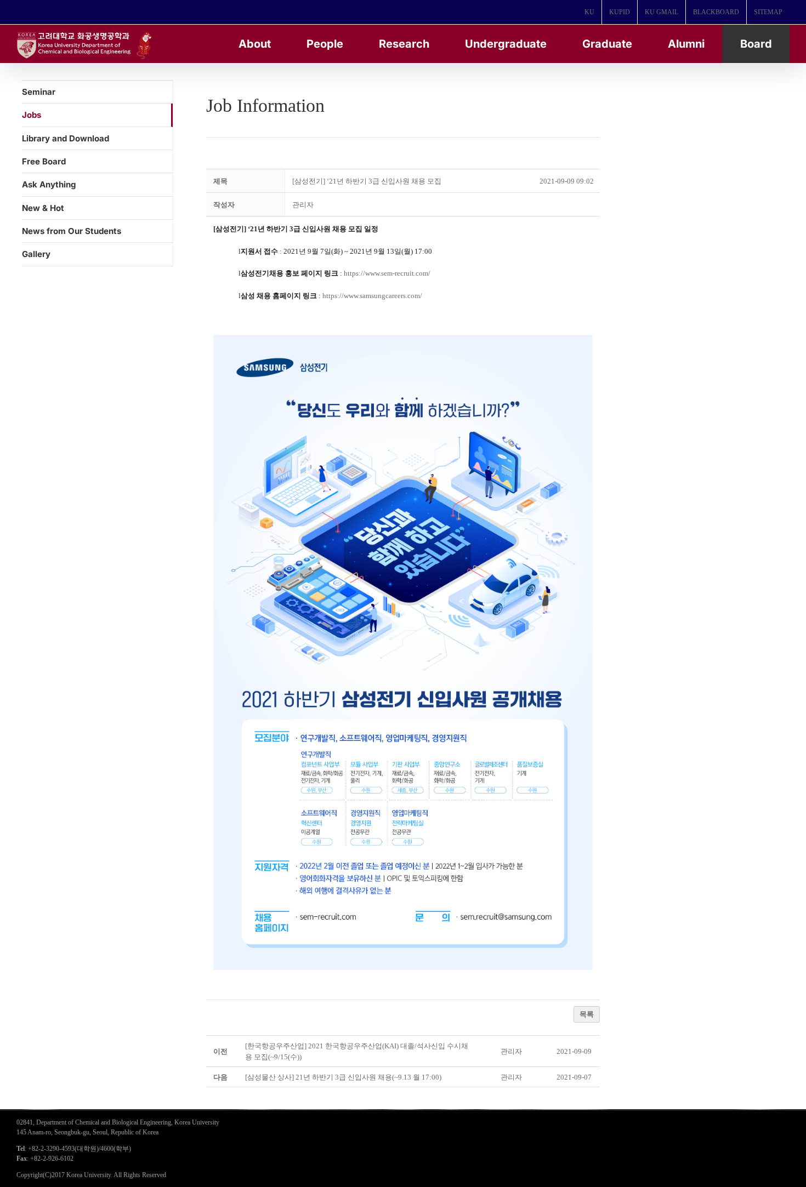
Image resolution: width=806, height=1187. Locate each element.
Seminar (38, 92)
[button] (303, 205)
